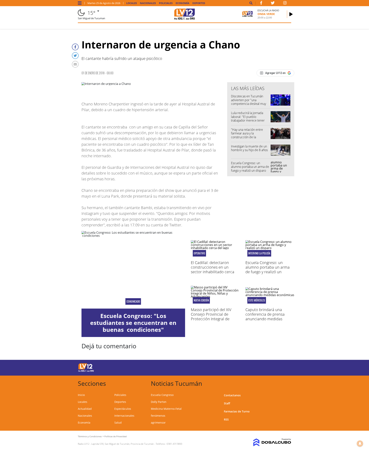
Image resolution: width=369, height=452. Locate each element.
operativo (199, 253)
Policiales (166, 3)
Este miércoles (256, 300)
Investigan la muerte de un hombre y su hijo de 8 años (249, 148)
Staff (227, 403)
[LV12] (86, 371)
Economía (182, 3)
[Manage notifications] (360, 443)
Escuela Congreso (162, 395)
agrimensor (158, 422)
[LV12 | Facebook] (261, 4)
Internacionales (124, 415)
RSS (226, 419)
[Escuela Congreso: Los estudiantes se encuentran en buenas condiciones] (133, 270)
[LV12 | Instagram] (285, 4)
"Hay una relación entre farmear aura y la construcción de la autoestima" (247, 135)
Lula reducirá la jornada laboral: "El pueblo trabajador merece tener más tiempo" (248, 118)
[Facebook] (75, 47)
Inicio (81, 395)
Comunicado (133, 301)
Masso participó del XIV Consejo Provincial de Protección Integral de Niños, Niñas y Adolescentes (215, 316)
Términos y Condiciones (90, 436)
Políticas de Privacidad (115, 436)
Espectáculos (122, 409)
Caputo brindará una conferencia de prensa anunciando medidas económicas (265, 316)
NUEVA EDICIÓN (201, 300)
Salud (118, 422)
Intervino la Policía (259, 253)
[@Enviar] (75, 64)
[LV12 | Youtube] (264, 367)
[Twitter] (75, 55)
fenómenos (158, 415)
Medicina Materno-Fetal (166, 409)
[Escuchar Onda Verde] (291, 14)
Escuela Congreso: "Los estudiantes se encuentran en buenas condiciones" (133, 323)
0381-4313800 (174, 443)
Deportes (198, 3)
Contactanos (232, 395)
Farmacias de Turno (237, 411)
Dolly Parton (158, 402)
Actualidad (85, 409)
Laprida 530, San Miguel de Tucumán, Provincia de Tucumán (122, 443)
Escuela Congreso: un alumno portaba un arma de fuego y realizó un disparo (250, 166)
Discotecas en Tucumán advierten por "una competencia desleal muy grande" (248, 101)
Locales (131, 3)
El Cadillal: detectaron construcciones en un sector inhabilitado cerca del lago (212, 269)
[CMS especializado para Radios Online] (266, 442)
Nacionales (148, 3)
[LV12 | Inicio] (286, 382)
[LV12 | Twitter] (273, 4)
